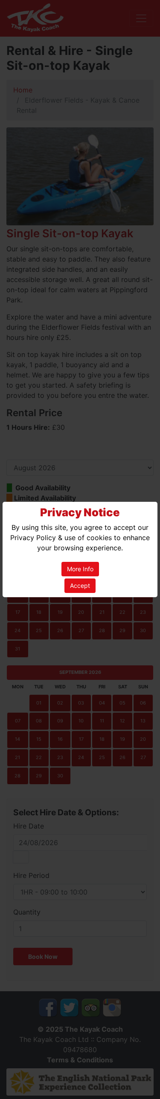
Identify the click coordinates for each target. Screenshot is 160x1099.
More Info (80, 569)
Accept (80, 585)
